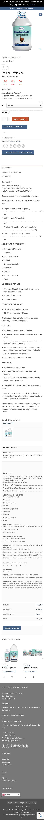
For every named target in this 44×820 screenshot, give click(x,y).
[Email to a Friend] (15, 146)
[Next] (42, 663)
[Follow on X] (11, 746)
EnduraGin (5, 666)
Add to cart (20, 119)
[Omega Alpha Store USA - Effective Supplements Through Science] (21, 14)
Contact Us (6, 762)
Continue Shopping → (14, 127)
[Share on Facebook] (7, 146)
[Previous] (1, 663)
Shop (27, 806)
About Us (5, 759)
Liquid (38, 614)
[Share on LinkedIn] (23, 146)
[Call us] (19, 746)
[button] (3, 14)
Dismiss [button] (32, 5)
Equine (4, 58)
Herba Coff (8, 423)
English (8, 794)
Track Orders (6, 765)
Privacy (4, 778)
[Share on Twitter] (11, 146)
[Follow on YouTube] (26, 746)
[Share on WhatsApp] (3, 146)
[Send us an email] (15, 746)
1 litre (37, 619)
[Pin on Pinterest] (19, 146)
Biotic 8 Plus (27, 666)
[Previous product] (7, 68)
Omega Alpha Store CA (18, 707)
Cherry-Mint (39, 605)
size (3, 105)
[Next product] (3, 68)
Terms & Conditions (9, 781)
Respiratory (14, 58)
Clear (40, 101)
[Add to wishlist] (5, 132)
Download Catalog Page (19, 152)
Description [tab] (6, 168)
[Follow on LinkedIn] (23, 746)
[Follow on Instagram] (7, 746)
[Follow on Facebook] (3, 746)
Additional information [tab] (11, 172)
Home (17, 806)
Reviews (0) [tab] (6, 176)
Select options (12, 628)
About (22, 806)
